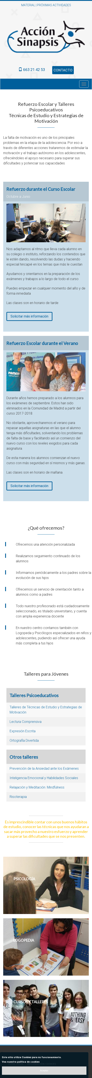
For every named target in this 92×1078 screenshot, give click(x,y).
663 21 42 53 (33, 69)
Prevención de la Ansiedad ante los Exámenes (44, 768)
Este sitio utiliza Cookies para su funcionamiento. (31, 1057)
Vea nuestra (21, 1061)
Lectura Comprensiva (26, 722)
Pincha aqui (19, 887)
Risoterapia (18, 797)
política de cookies (28, 1061)
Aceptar (44, 1070)
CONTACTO (63, 70)
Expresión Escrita (23, 731)
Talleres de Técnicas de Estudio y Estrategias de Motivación (46, 709)
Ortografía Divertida (24, 740)
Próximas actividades (54, 5)
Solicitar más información (29, 316)
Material (28, 5)
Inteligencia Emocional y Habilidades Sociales (44, 778)
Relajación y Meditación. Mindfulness (37, 787)
